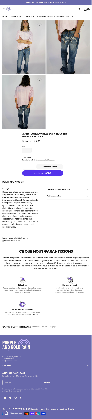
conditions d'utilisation (36, 389)
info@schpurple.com (9, 361)
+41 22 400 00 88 (8, 359)
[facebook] (5, 398)
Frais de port (35, 158)
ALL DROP (29, 16)
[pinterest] (10, 398)
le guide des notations (29, 315)
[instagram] (15, 398)
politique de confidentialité (11, 391)
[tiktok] (20, 398)
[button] (3, 9)
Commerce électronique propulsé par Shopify (55, 409)
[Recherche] (77, 9)
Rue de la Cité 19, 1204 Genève (12, 357)
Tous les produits (17, 16)
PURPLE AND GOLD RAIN (22, 409)
